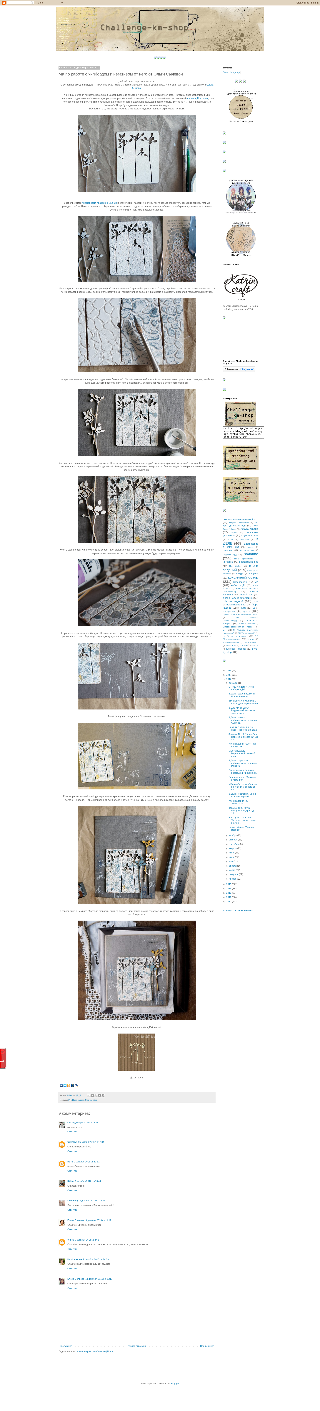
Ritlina (70, 1181)
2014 (229, 888)
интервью (228, 562)
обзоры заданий (233, 601)
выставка (228, 550)
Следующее (65, 1346)
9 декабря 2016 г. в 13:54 (92, 1200)
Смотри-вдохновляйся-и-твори (237, 627)
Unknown (72, 1142)
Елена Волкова (75, 1279)
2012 (229, 897)
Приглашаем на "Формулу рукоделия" (242, 778)
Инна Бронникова (243, 559)
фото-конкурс (251, 642)
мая (231, 861)
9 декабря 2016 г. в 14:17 (88, 1239)
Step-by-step (91, 1100)
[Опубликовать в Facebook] (99, 1095)
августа (233, 848)
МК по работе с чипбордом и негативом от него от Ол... (243, 787)
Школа (243, 645)
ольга (70, 1239)
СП (224, 630)
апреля (233, 866)
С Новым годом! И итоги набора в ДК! (241, 688)
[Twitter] (65, 1085)
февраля (234, 874)
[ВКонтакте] (61, 1085)
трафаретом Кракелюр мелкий (99, 202)
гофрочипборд (229, 554)
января (233, 879)
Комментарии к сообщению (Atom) (95, 1351)
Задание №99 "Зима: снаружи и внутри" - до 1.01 (242, 811)
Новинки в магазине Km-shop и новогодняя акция (243, 728)
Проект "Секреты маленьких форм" (240, 614)
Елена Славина (75, 1220)
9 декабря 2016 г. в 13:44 (88, 1181)
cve (69, 1122)
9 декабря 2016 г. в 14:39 (96, 1259)
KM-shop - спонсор (236, 649)
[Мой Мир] (73, 1085)
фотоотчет (231, 645)
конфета (253, 573)
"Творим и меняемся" (239, 522)
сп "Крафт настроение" (235, 636)
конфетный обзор (243, 577)
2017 (229, 675)
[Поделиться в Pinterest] (103, 1095)
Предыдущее (207, 1346)
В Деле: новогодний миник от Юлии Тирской (242, 795)
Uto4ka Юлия (74, 1259)
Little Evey (73, 1200)
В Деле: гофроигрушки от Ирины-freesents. (242, 695)
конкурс (240, 573)
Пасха (243, 608)
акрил (234, 532)
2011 (229, 901)
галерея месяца (246, 550)
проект (247, 611)
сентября (234, 844)
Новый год (246, 594)
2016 (229, 679)
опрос (255, 601)
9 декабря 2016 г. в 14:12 (98, 1220)
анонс (230, 539)
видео (250, 547)
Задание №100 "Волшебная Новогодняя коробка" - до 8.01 (243, 737)
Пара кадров (78, 1100)
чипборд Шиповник (197, 98)
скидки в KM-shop (246, 623)
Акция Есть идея (249, 535)
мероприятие (240, 582)
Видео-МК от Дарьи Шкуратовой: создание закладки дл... (242, 710)
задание (251, 554)
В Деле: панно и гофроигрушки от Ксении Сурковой (243, 720)
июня (232, 857)
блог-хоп (245, 539)
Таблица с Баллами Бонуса (238, 910)
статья (251, 639)
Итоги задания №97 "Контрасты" (239, 802)
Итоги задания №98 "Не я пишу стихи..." (242, 745)
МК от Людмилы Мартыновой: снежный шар (242, 754)
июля (232, 852)
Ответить (72, 1131)
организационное (235, 604)
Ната (70, 1161)
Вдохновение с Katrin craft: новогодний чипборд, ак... (243, 771)
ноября (233, 835)
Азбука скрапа (249, 528)
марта (232, 870)
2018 (229, 670)
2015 (229, 884)
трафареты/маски (231, 642)
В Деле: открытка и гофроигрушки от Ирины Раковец (243, 763)
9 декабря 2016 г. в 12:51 (87, 1161)
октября (233, 839)
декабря (233, 683)
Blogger (175, 1383)
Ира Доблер (235, 566)
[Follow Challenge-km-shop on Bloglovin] (239, 371)
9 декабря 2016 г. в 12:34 (91, 1142)
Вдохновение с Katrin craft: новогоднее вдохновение (243, 702)
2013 (229, 893)
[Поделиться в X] (96, 1095)
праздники (229, 611)
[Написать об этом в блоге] (92, 1095)
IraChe (255, 645)
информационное (248, 562)
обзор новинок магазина (238, 597)
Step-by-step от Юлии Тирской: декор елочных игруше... (242, 820)
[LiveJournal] (77, 1085)
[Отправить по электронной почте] (89, 1095)
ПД (253, 608)
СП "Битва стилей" (246, 633)
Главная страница (136, 1346)
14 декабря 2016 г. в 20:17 (98, 1279)
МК (69, 1100)
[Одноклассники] (69, 1085)
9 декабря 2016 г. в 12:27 (85, 1122)
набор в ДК (238, 585)
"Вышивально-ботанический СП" (240, 519)
